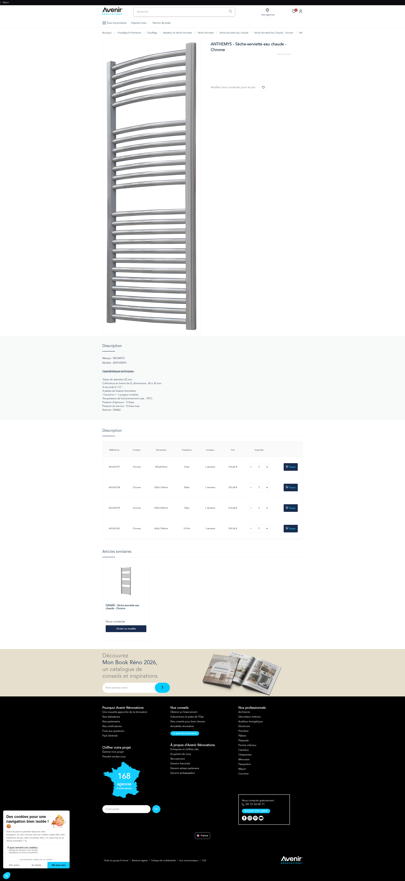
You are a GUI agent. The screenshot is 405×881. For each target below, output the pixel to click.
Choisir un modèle (126, 628)
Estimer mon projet (113, 752)
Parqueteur (244, 764)
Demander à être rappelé (256, 811)
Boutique (107, 32)
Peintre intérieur (247, 745)
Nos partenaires (111, 721)
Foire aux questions (113, 731)
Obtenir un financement (183, 712)
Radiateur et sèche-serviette (177, 32)
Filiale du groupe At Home (116, 860)
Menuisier (243, 759)
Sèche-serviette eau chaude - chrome (273, 32)
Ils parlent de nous (180, 754)
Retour (5, 2)
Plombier (243, 731)
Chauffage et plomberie (129, 32)
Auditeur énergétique (250, 721)
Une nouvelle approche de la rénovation (124, 712)
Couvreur (243, 773)
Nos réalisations (111, 717)
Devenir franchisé (180, 763)
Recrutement (177, 759)
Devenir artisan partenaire (184, 768)
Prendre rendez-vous (114, 756)
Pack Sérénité (110, 736)
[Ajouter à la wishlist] (263, 87)
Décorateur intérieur (249, 717)
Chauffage (152, 32)
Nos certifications (112, 726)
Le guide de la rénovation (185, 733)
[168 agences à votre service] (121, 797)
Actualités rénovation (182, 726)
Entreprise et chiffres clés (184, 749)
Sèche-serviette (206, 32)
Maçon (242, 769)
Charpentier (245, 754)
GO (156, 809)
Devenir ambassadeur (182, 773)
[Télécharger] (162, 688)
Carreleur (243, 750)
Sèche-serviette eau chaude (234, 32)
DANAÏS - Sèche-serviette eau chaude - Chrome (122, 607)
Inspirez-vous (138, 23)
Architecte (244, 712)
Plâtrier (242, 736)
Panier (292, 467)
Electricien (244, 726)
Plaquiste (243, 740)
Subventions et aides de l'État (187, 717)
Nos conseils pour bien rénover (187, 721)
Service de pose (162, 23)
